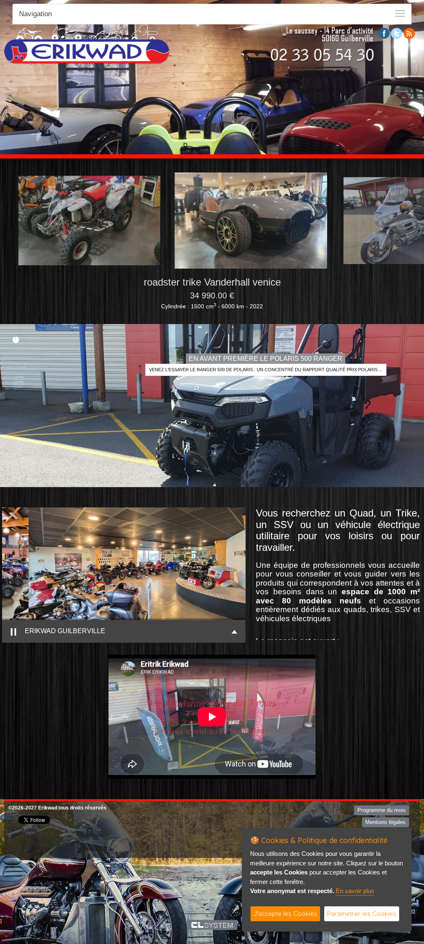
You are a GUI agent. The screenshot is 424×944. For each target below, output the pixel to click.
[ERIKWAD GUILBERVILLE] (127, 563)
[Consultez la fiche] (222, 220)
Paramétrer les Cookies (361, 914)
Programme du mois (381, 810)
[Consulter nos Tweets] (396, 32)
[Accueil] (87, 44)
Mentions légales (385, 822)
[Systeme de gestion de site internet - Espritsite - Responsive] (212, 925)
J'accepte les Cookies (285, 914)
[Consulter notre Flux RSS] (409, 32)
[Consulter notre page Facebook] (384, 32)
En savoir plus (355, 890)
